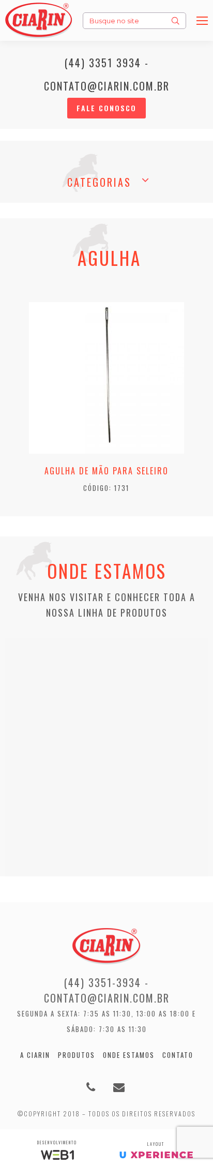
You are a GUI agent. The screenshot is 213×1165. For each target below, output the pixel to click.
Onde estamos (129, 1055)
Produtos (76, 1055)
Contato (177, 1055)
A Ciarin (35, 1055)
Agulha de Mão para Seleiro (106, 471)
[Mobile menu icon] (202, 20)
